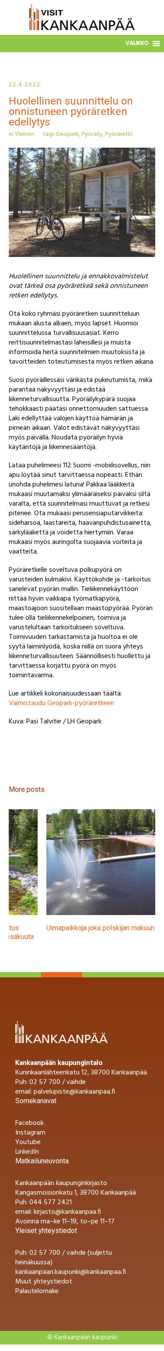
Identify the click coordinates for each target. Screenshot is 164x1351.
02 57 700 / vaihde (57, 1080)
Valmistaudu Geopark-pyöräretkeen (61, 703)
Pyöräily (91, 134)
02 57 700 (44, 1250)
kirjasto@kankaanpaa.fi (67, 1210)
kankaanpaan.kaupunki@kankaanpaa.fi (70, 1270)
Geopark (67, 134)
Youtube (28, 1140)
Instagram (30, 1130)
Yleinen (24, 134)
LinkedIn (27, 1149)
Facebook (29, 1121)
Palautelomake (37, 1289)
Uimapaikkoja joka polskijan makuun (63, 928)
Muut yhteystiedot (43, 1279)
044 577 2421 (50, 1200)
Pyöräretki (119, 134)
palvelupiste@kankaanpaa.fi (74, 1089)
